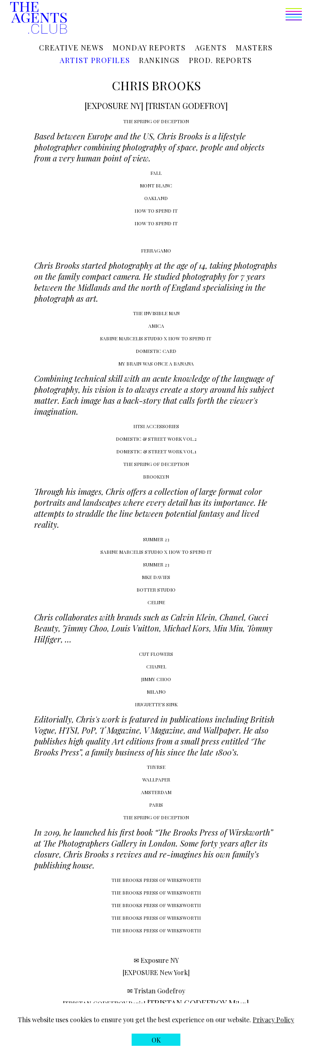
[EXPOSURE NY (112, 105)
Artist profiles (95, 60)
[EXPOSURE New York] (156, 972)
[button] (184, 18)
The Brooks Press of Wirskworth (214, 832)
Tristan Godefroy (159, 990)
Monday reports (149, 47)
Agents (211, 47)
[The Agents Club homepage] (38, 18)
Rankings (159, 60)
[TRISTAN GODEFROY (185, 105)
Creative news (71, 47)
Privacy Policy (273, 1019)
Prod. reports (220, 60)
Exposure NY (160, 960)
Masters (254, 47)
